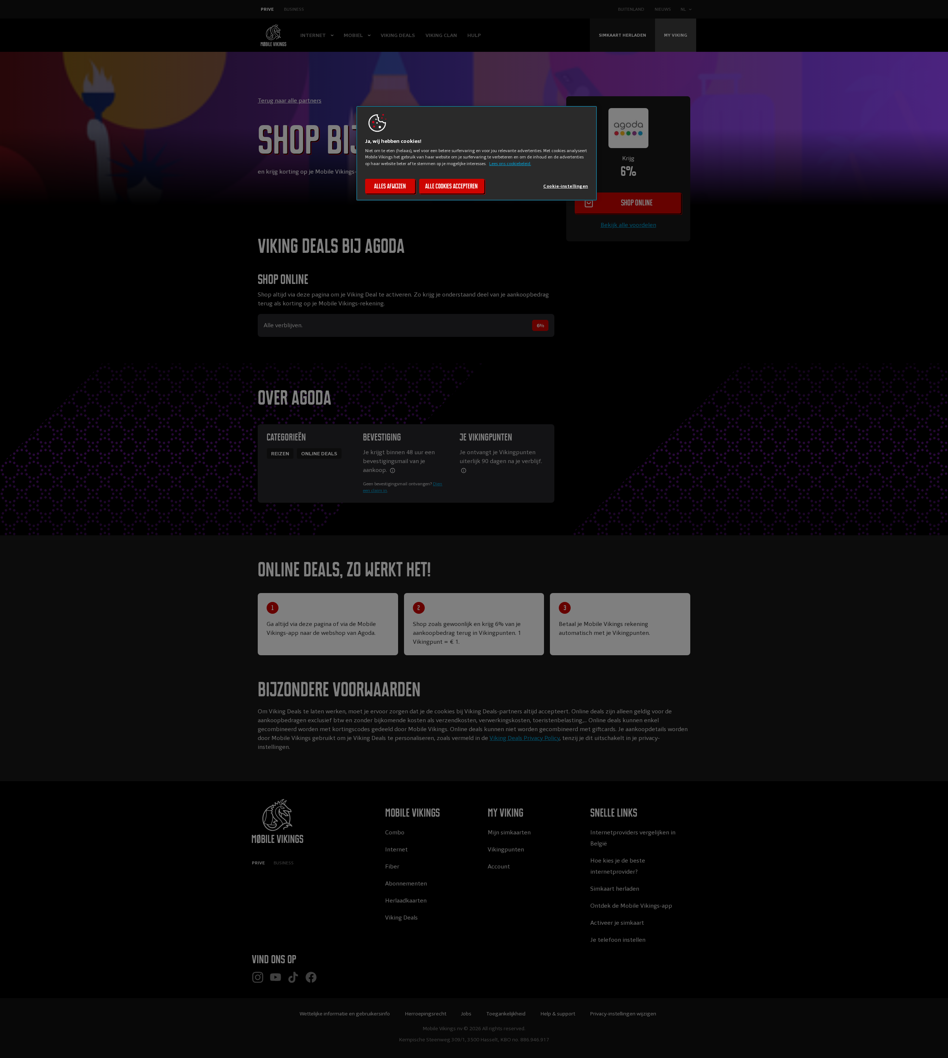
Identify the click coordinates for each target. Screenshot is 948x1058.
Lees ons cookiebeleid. (510, 163)
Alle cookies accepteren (451, 186)
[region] (476, 153)
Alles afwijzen (390, 186)
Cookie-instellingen (565, 186)
